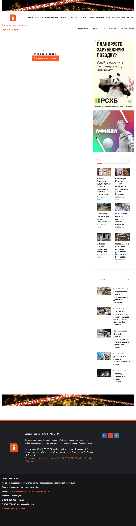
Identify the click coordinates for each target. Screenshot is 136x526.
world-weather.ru (10, 29)
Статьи (91, 17)
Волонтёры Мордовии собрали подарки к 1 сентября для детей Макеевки (121, 186)
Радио (94, 29)
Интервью (100, 17)
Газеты (103, 29)
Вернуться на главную (45, 58)
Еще (108, 17)
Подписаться (119, 17)
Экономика (64, 17)
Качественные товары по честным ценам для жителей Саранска (120, 297)
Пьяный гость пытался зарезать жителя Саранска (121, 219)
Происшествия (51, 17)
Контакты (122, 29)
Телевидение (83, 29)
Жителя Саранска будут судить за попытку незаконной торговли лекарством (104, 186)
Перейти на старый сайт (13, 508)
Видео (74, 17)
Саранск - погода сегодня (15, 25)
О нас (131, 29)
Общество (39, 17)
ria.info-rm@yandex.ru (19, 491)
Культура (82, 17)
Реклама (112, 29)
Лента (30, 17)
